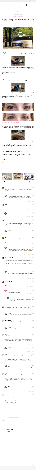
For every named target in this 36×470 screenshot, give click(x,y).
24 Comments (20, 14)
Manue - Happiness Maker (9, 219)
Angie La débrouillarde (9, 257)
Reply (32, 195)
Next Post (31, 168)
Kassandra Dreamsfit (8, 281)
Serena (6, 204)
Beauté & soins (18, 11)
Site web (3, 420)
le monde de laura (8, 320)
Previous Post (5, 168)
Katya (6, 306)
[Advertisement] (18, 451)
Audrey (6, 237)
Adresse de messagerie (5, 418)
